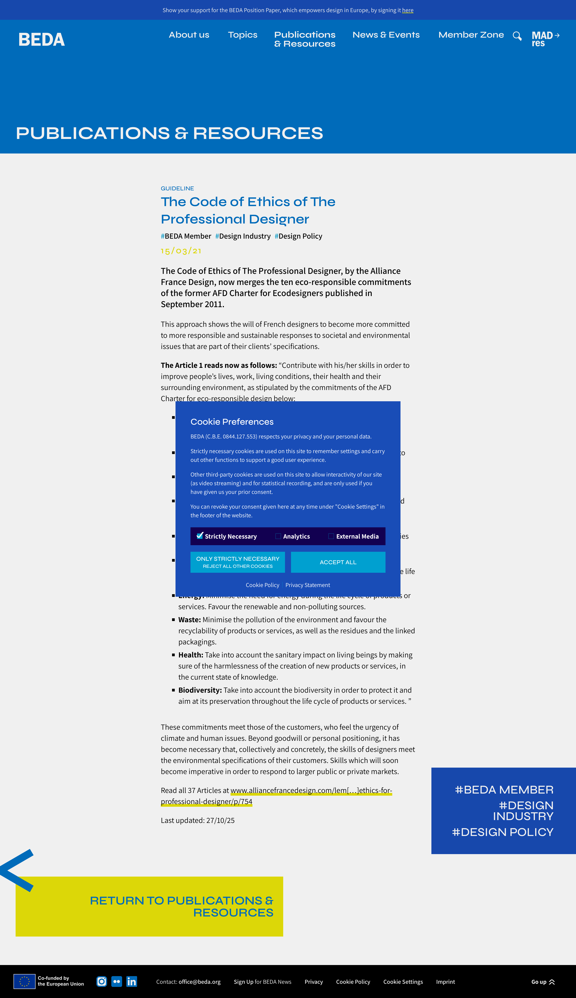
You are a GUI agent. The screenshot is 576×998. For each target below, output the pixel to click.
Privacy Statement (307, 585)
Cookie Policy (262, 585)
